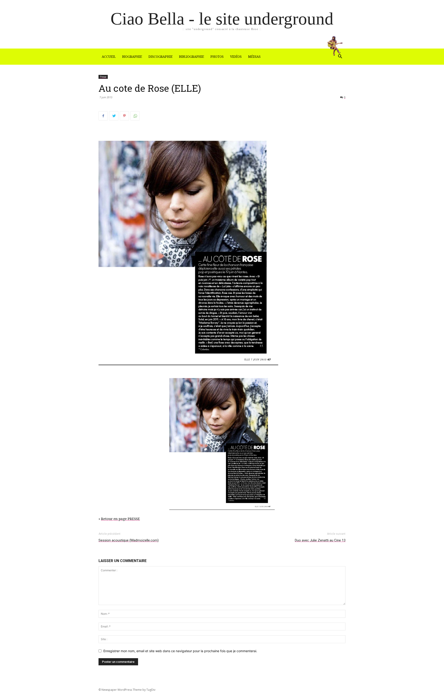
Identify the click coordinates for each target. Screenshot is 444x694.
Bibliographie (191, 56)
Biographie (132, 56)
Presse (103, 76)
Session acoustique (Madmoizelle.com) (129, 540)
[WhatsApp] (135, 115)
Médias (254, 56)
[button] (339, 57)
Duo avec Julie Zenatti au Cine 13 (320, 540)
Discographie (160, 56)
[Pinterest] (124, 115)
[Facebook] (103, 115)
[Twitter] (113, 115)
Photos (217, 56)
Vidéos (236, 56)
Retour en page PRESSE (120, 519)
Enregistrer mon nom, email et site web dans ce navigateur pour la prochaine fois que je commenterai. (180, 651)
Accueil (109, 56)
